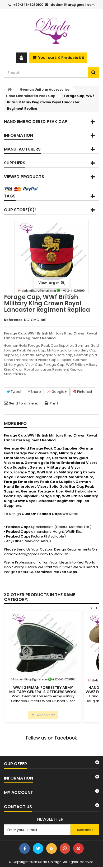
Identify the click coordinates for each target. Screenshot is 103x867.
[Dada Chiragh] (51, 31)
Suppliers (14, 163)
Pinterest (84, 391)
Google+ (59, 391)
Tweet (15, 391)
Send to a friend (24, 403)
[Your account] (21, 57)
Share (35, 391)
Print (53, 403)
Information (18, 135)
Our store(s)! (20, 210)
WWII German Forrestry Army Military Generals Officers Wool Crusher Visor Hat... (43, 691)
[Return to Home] (9, 89)
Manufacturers (22, 149)
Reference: (13, 320)
